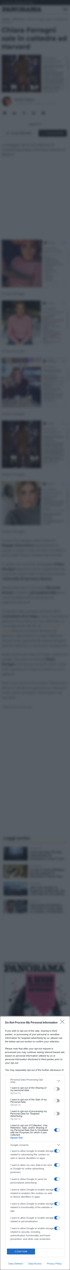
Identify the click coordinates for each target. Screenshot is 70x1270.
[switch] (57, 1089)
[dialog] (35, 1143)
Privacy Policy (54, 1263)
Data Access (35, 1263)
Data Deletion (15, 1263)
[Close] (63, 1023)
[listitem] (35, 1080)
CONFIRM (21, 1251)
